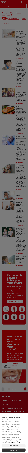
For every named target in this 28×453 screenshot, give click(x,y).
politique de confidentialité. (12, 442)
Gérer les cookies (13, 445)
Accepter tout (13, 450)
